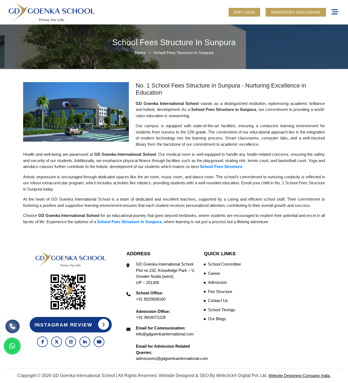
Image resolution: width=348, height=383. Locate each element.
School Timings (221, 309)
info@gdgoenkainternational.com (165, 334)
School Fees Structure (221, 166)
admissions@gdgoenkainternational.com (172, 358)
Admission (217, 282)
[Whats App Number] (12, 346)
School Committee (224, 264)
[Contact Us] (12, 324)
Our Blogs (217, 318)
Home (140, 52)
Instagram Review (64, 325)
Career (214, 273)
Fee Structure (220, 291)
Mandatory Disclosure (296, 12)
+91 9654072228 (151, 317)
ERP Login (244, 12)
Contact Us (218, 300)
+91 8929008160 (151, 299)
